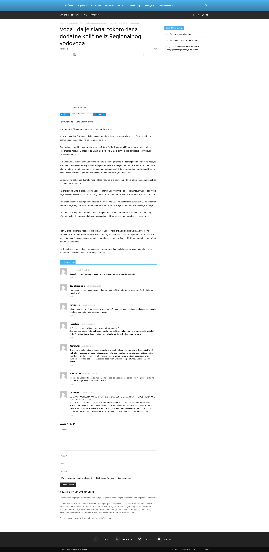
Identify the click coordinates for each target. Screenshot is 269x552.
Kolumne (96, 5)
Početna (69, 5)
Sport (121, 5)
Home (62, 23)
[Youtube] (207, 15)
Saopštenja (135, 5)
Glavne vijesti (72, 23)
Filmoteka (196, 549)
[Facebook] (193, 15)
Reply (71, 278)
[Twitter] (202, 15)
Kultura (109, 5)
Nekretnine (164, 5)
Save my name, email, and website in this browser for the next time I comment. (97, 478)
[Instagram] (198, 15)
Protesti (75, 15)
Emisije (148, 5)
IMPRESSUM (94, 15)
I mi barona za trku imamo (181, 34)
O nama (84, 15)
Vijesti (81, 5)
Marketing (64, 15)
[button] (206, 5)
